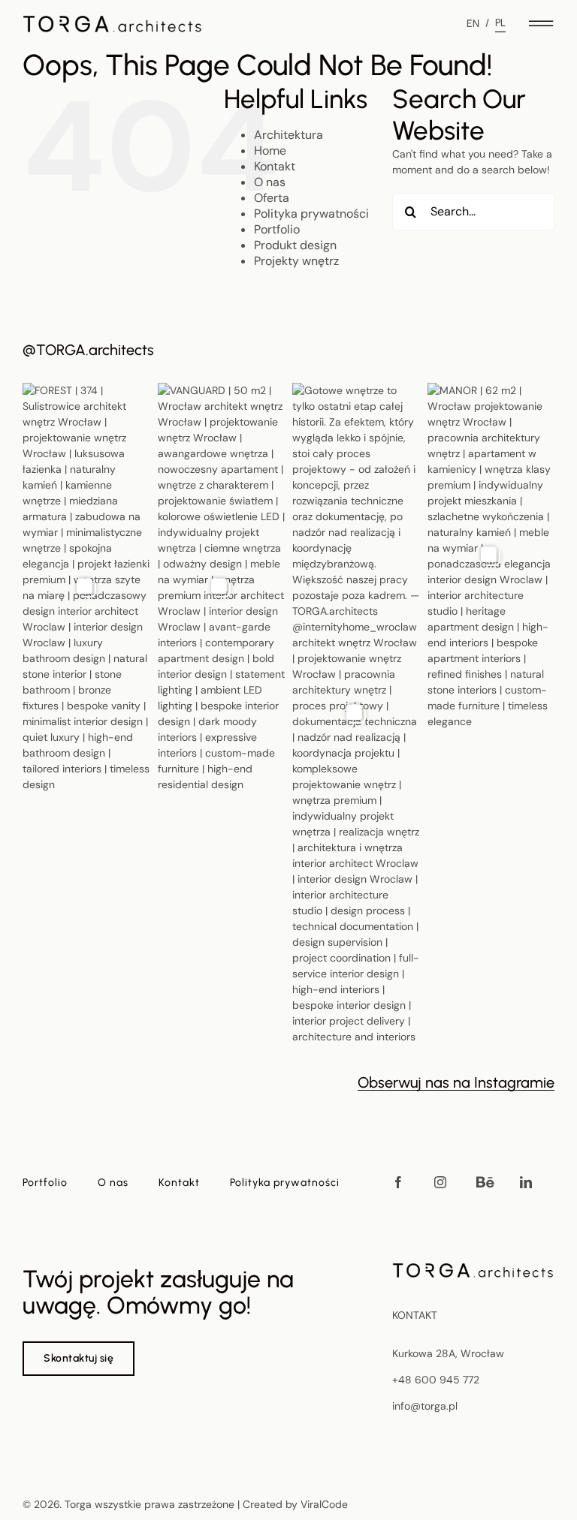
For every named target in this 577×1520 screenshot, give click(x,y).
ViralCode (324, 1504)
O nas (269, 182)
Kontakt (274, 166)
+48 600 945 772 (435, 1379)
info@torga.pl (425, 1406)
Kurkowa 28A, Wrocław (448, 1353)
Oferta (271, 198)
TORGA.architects (95, 350)
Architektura (288, 135)
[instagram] (440, 1182)
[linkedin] (526, 1182)
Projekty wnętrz (296, 261)
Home (270, 150)
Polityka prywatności (311, 213)
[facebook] (398, 1182)
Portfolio (277, 229)
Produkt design (295, 245)
